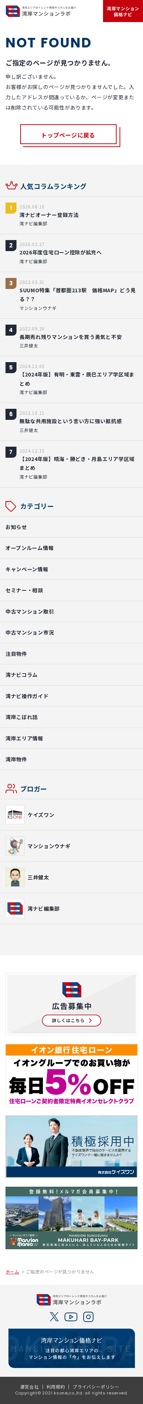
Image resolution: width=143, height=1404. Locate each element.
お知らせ (16, 526)
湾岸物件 (16, 759)
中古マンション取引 (30, 611)
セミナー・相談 (24, 590)
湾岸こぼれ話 (22, 717)
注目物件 (16, 653)
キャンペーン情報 (27, 569)
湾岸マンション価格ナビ (123, 11)
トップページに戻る (68, 135)
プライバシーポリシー (96, 1387)
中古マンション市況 (30, 632)
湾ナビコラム (22, 674)
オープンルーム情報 (30, 547)
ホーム (12, 1271)
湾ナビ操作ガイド (27, 696)
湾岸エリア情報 (24, 738)
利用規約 (56, 1387)
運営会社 (29, 1387)
